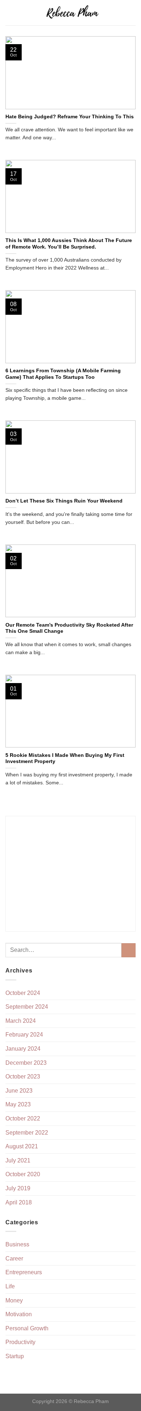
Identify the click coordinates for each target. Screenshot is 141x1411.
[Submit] (128, 950)
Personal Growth (26, 1328)
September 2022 (26, 1133)
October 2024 (22, 993)
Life (10, 1286)
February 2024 (24, 1034)
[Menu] (9, 12)
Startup (14, 1356)
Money (14, 1300)
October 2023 (22, 1076)
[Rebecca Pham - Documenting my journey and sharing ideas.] (72, 12)
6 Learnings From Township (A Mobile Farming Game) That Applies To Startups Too (63, 374)
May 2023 (18, 1104)
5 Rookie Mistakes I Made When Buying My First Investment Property (64, 758)
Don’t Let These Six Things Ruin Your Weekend (64, 501)
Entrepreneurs (23, 1272)
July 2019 (17, 1188)
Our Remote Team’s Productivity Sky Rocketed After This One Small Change (69, 628)
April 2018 (18, 1202)
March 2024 (20, 1021)
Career (14, 1258)
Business (17, 1244)
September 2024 (26, 1007)
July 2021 (17, 1160)
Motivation (18, 1314)
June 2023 (19, 1091)
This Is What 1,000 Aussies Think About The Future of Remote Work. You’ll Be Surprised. (68, 244)
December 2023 (26, 1063)
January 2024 (22, 1049)
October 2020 (22, 1174)
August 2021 (21, 1146)
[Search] (133, 13)
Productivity (20, 1342)
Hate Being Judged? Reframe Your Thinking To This (69, 116)
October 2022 (22, 1118)
